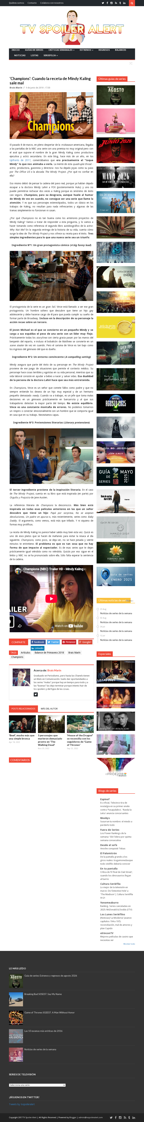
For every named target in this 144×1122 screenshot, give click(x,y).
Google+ (86, 642)
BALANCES (120, 50)
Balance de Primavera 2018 (49, 652)
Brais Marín (16, 88)
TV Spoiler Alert (30, 1117)
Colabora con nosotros (51, 3)
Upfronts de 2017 (20, 160)
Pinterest (70, 642)
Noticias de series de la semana (116, 613)
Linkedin (39, 648)
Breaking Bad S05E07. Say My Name (43, 994)
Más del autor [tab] (49, 708)
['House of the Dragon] (80, 724)
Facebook (39, 642)
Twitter (55, 642)
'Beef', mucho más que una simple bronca (21, 737)
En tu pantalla (108, 868)
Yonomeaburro (109, 902)
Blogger (73, 1117)
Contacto (32, 3)
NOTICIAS (19, 55)
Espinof (105, 799)
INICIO (16, 50)
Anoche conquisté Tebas (112, 848)
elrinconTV (106, 933)
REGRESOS (104, 50)
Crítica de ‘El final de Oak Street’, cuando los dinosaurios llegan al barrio (116, 875)
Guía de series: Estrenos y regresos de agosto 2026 (50, 975)
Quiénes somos (16, 3)
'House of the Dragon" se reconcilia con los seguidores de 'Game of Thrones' (80, 740)
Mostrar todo (129, 944)
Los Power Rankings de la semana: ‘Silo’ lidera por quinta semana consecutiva (115, 837)
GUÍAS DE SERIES (34, 50)
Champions (17, 657)
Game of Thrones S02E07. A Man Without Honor (49, 1012)
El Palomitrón (108, 853)
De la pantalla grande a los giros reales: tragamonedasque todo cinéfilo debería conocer (116, 860)
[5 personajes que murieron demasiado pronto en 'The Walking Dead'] (51, 724)
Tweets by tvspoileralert (22, 1104)
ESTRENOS (85, 50)
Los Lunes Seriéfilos (112, 914)
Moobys (105, 818)
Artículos (25, 652)
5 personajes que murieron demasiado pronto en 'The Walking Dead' (50, 740)
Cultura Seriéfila (110, 883)
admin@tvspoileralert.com (90, 1117)
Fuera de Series (109, 829)
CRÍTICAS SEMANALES (60, 50)
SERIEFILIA (50, 55)
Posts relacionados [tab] (23, 708)
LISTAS (34, 55)
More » (129, 600)
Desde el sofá (108, 845)
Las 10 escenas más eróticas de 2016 (43, 1031)
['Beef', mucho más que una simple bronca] (22, 724)
